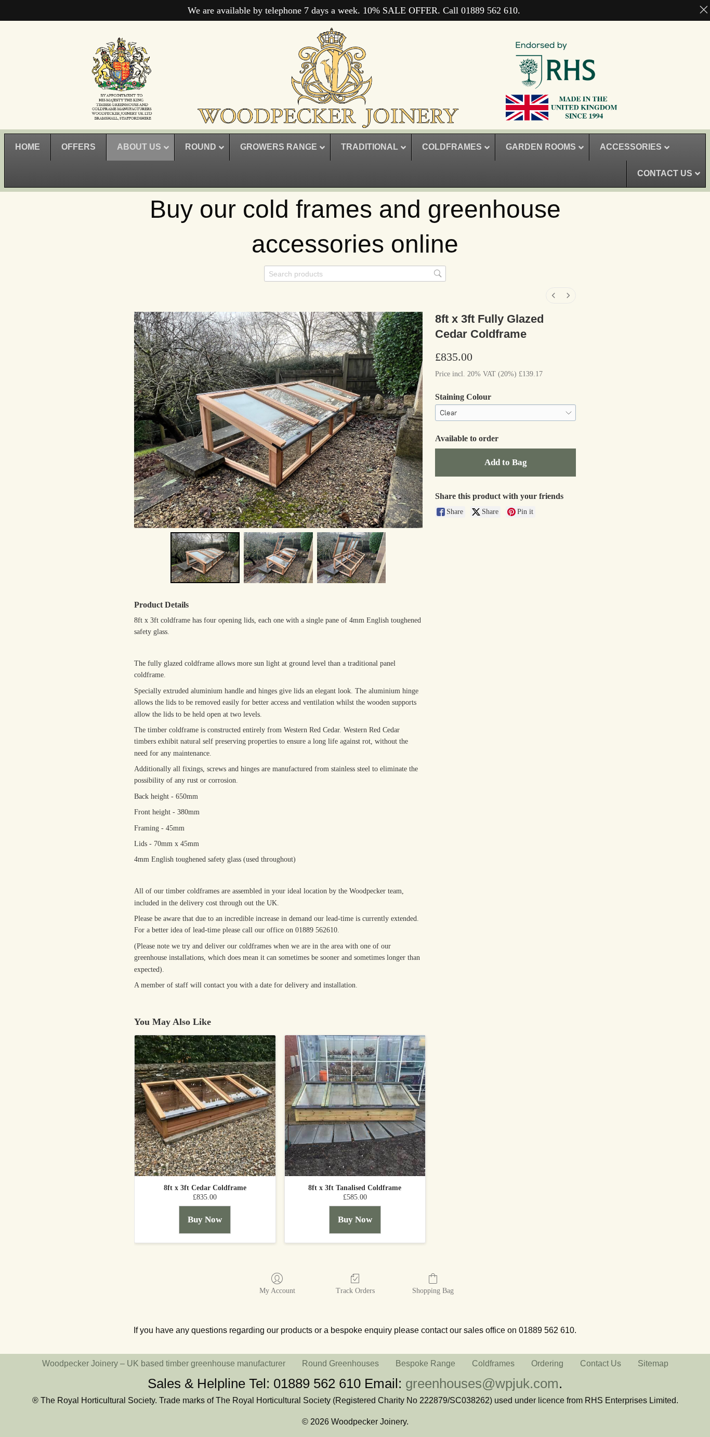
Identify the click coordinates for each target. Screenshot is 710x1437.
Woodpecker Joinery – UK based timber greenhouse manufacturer (163, 1363)
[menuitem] (553, 295)
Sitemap (653, 1363)
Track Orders (355, 1291)
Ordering (547, 1363)
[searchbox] (355, 274)
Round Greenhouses (340, 1363)
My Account (277, 1291)
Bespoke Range (425, 1363)
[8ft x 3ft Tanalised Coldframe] (355, 1105)
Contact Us (600, 1363)
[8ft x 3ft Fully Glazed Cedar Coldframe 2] (351, 557)
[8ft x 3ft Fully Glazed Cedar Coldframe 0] (205, 557)
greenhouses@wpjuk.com (482, 1383)
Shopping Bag (433, 1291)
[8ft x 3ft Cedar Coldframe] (205, 1105)
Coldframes (493, 1363)
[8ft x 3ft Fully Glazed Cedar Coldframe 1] (278, 557)
